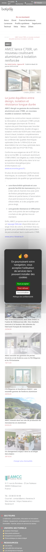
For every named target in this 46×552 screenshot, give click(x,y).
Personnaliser (23, 292)
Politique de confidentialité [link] (23, 297)
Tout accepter (23, 284)
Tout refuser (23, 288)
